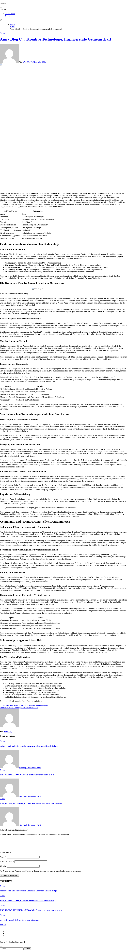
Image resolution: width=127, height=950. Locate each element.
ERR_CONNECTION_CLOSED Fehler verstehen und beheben (27, 775)
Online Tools (10, 14)
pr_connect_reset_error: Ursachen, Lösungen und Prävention (24, 705)
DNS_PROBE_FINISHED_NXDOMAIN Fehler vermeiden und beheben (31, 803)
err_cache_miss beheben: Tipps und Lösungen (19, 920)
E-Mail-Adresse (7, 862)
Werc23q (26, 62)
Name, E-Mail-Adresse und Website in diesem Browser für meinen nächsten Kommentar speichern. (42, 871)
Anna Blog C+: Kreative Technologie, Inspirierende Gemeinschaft (55, 39)
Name (3, 857)
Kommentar (5, 853)
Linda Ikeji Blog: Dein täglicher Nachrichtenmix (19, 708)
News (7, 16)
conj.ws (3, 3)
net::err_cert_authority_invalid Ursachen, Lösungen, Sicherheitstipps (29, 746)
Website (3, 866)
